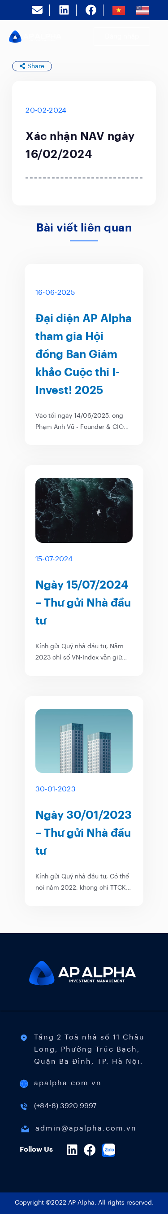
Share (35, 66)
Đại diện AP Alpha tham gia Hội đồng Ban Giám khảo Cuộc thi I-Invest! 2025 (83, 354)
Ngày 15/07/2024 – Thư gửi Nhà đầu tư (83, 602)
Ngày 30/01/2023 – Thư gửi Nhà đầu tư (83, 832)
